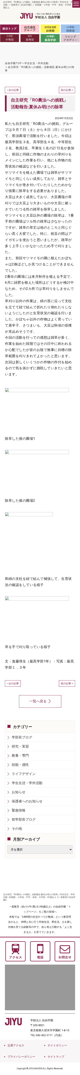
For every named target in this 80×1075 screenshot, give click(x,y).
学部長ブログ (22, 737)
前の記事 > (67, 90)
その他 (17, 829)
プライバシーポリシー (21, 1056)
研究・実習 (20, 746)
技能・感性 (20, 765)
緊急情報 (18, 810)
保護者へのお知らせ (27, 801)
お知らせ (18, 792)
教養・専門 (20, 756)
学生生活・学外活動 (27, 783)
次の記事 (14, 90)
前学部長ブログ (24, 819)
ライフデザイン (24, 774)
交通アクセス (15, 1045)
